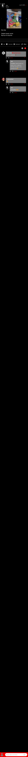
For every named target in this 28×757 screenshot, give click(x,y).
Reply (12, 57)
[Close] (3, 3)
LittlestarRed (13, 89)
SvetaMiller (13, 63)
